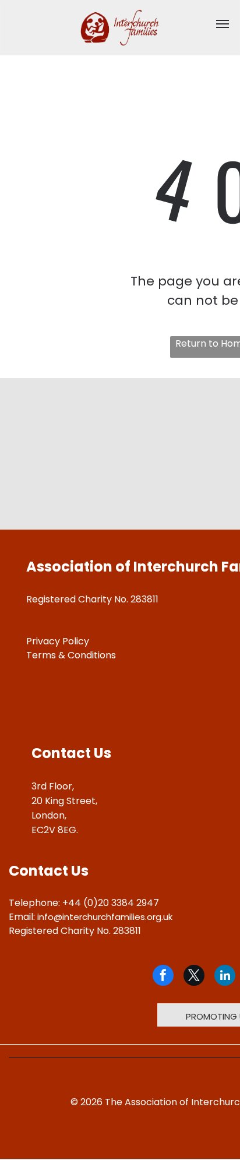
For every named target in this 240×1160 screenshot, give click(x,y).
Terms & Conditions (71, 655)
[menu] (222, 24)
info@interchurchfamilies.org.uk (104, 917)
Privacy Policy (57, 641)
